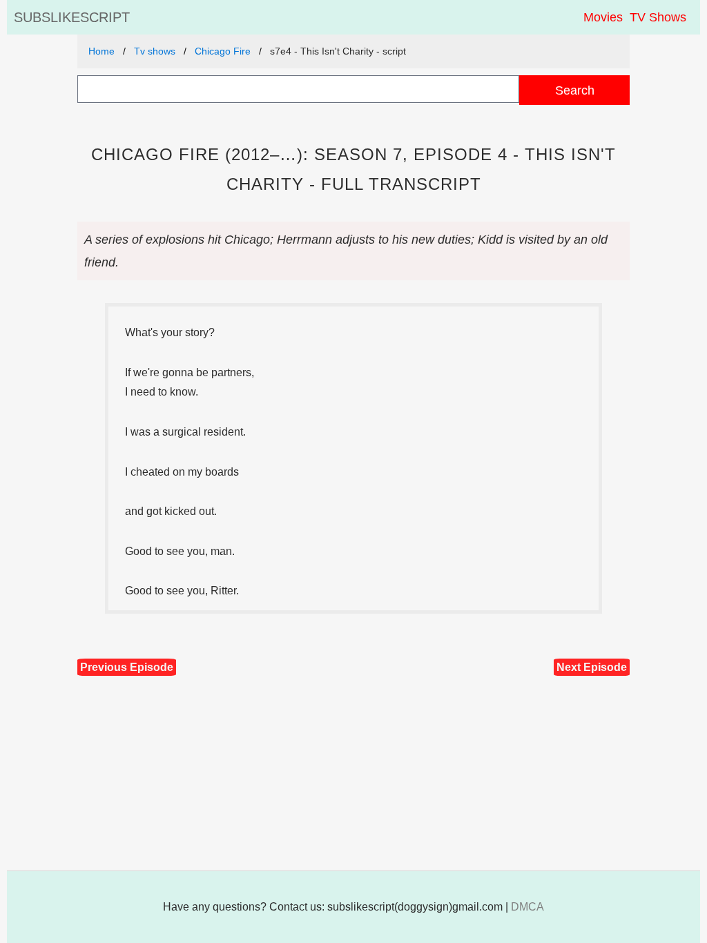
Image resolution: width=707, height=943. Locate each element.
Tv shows (154, 51)
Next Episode (591, 667)
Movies (603, 17)
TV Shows (658, 17)
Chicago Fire (223, 51)
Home (101, 51)
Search (574, 90)
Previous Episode (126, 667)
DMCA (527, 907)
